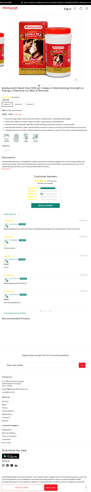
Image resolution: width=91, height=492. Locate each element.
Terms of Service (8, 411)
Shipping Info (7, 430)
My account (6, 443)
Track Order (6, 439)
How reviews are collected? (15, 313)
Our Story (5, 401)
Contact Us (6, 417)
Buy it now (50, 487)
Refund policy (7, 414)
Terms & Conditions (9, 436)
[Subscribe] (82, 365)
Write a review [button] (45, 205)
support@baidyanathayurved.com (15, 389)
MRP (12, 110)
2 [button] (44, 311)
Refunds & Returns (9, 433)
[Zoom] (76, 80)
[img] (9, 221)
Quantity (5, 100)
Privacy (4, 408)
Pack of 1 (7, 104)
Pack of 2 (18, 104)
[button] (7, 97)
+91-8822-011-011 (8, 392)
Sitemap (5, 421)
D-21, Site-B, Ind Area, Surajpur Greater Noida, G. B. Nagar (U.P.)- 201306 (13, 383)
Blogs (4, 405)
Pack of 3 (30, 104)
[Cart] (81, 8)
